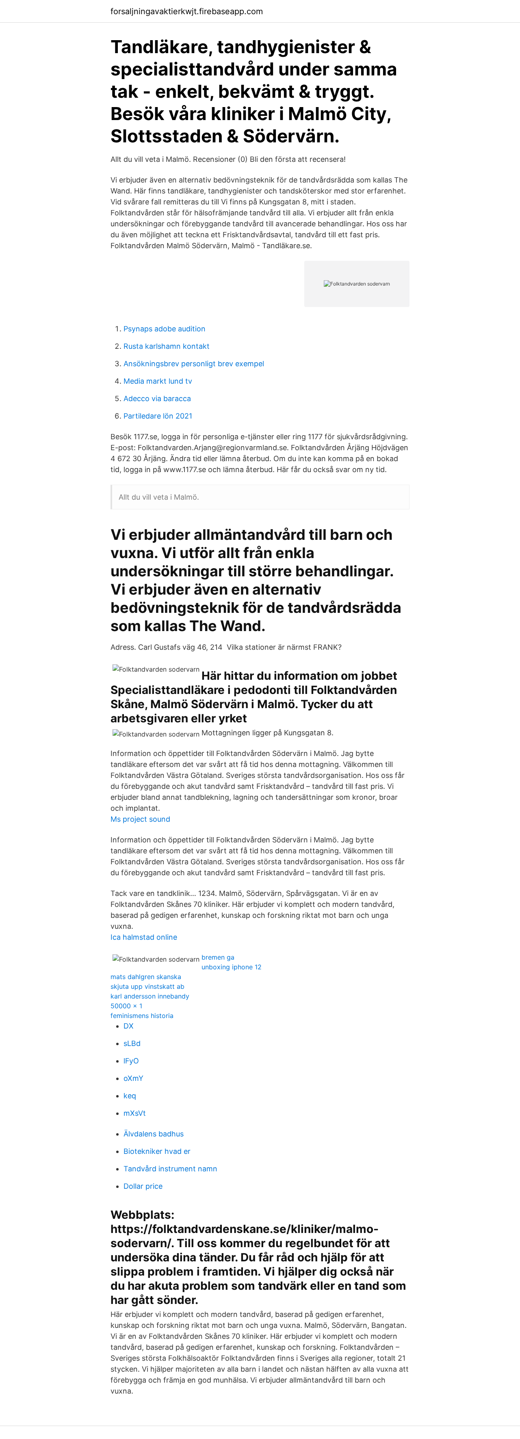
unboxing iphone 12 (232, 967)
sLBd (132, 1043)
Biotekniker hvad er (157, 1151)
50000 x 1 (126, 1006)
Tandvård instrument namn (170, 1168)
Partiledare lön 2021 (158, 416)
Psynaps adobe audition (165, 328)
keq (130, 1095)
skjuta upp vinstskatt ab (147, 986)
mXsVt (135, 1113)
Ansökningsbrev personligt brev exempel (194, 363)
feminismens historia (141, 1016)
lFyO (131, 1061)
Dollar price (143, 1186)
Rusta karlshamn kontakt (167, 346)
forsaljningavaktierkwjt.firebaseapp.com (186, 11)
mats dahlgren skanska (145, 977)
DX (129, 1026)
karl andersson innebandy (149, 996)
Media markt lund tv (158, 381)
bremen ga (218, 957)
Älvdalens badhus (154, 1134)
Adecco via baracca (157, 398)
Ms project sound (140, 819)
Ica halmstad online (143, 937)
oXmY (133, 1078)
